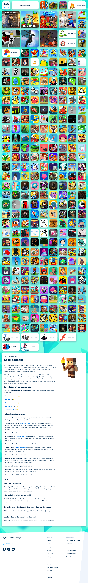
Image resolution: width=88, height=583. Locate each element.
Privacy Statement (71, 550)
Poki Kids (49, 570)
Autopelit (49, 540)
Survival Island (9, 403)
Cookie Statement (71, 553)
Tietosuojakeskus (71, 547)
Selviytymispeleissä (21, 447)
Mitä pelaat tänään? (8, 7)
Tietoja (49, 564)
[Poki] (6, 4)
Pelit (5, 356)
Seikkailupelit (13, 356)
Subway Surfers (10, 396)
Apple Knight (9, 406)
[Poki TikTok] (4, 549)
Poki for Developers (52, 567)
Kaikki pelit (50, 556)
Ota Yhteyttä (69, 543)
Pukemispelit (50, 553)
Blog (48, 574)
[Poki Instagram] (8, 549)
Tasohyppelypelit (25, 423)
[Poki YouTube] (13, 549)
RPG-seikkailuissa (21, 436)
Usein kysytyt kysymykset (73, 540)
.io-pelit (49, 543)
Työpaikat (49, 577)
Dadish (7, 399)
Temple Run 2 (9, 409)
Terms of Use (69, 556)
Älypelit (49, 550)
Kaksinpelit (50, 547)
